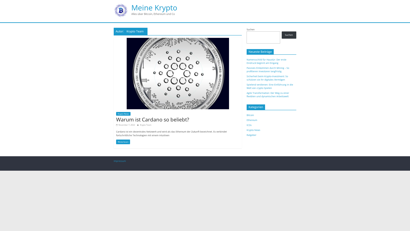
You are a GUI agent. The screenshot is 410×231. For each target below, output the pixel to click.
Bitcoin (250, 115)
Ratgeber (251, 135)
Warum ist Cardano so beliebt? (152, 119)
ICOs (249, 125)
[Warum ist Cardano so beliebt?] (178, 40)
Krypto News (123, 113)
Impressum (120, 161)
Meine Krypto (154, 8)
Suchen (251, 29)
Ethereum (252, 120)
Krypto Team (145, 125)
